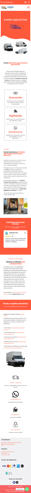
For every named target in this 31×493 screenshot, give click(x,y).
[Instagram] (28, 2)
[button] (2, 2)
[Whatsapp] (27, 489)
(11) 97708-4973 (8, 2)
